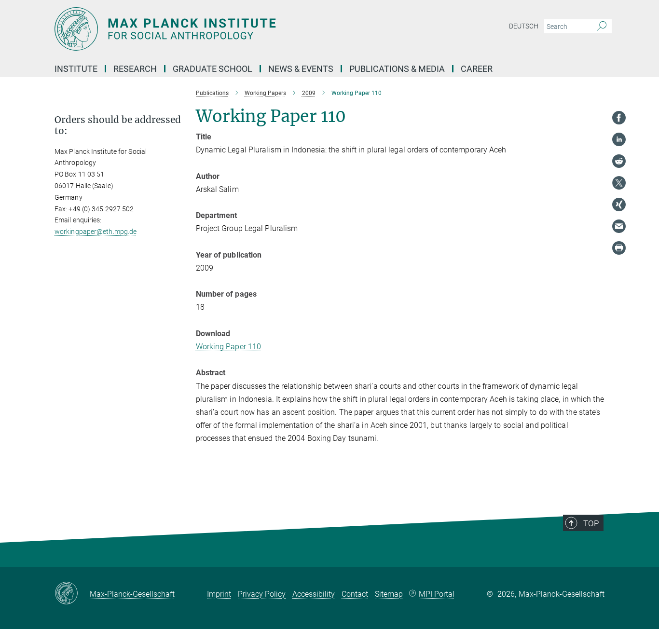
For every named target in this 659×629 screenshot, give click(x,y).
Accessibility (313, 594)
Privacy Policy (262, 594)
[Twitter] (619, 183)
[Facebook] (619, 117)
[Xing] (619, 204)
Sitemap (389, 594)
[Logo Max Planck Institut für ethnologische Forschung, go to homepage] (235, 29)
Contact (355, 594)
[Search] (602, 26)
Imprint (219, 594)
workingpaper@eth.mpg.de (96, 231)
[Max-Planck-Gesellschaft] (72, 593)
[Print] (619, 248)
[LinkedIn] (619, 139)
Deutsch (523, 26)
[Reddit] (619, 161)
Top (591, 523)
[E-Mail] (619, 226)
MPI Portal (436, 594)
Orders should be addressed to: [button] (118, 125)
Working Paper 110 (228, 346)
